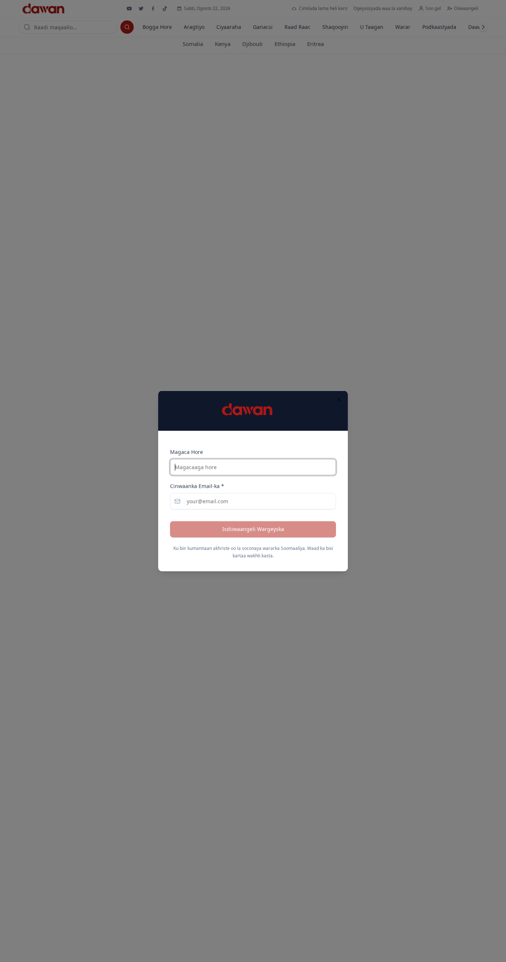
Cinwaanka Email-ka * (197, 486)
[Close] (339, 399)
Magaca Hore (186, 452)
